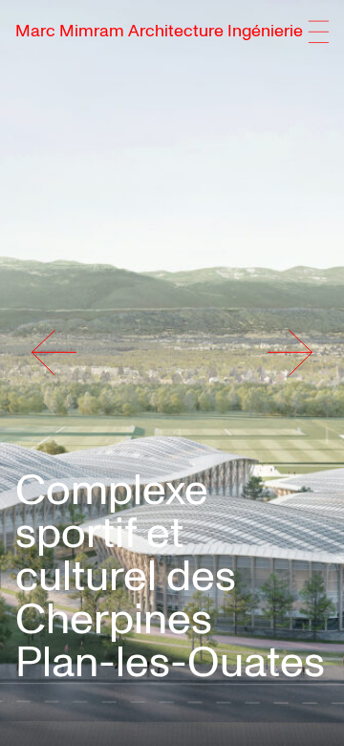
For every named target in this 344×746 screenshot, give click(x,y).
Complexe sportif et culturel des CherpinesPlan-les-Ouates (170, 576)
